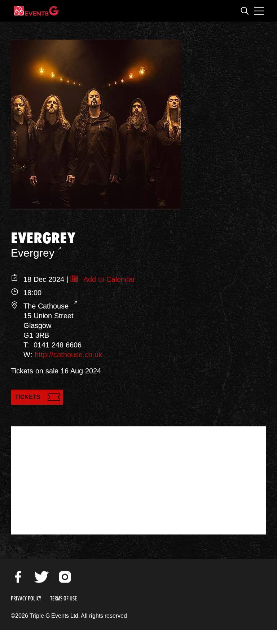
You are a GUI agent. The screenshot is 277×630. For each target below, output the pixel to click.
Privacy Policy (26, 598)
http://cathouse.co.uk (68, 355)
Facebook (18, 577)
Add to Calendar (108, 279)
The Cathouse (47, 306)
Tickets (27, 397)
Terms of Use (63, 598)
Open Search (244, 11)
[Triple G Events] (36, 11)
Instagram (65, 577)
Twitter (41, 577)
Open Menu (259, 11)
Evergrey (32, 253)
